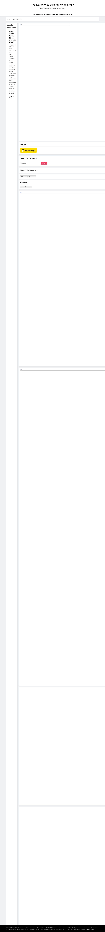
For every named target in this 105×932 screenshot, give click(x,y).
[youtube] (8, 6)
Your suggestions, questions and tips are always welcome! (52, 14)
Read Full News (11, 97)
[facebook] (7, 6)
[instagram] (10, 6)
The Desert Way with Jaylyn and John (52, 4)
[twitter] (12, 6)
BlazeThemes (90, 929)
